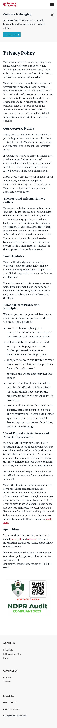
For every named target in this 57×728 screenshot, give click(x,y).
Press (5, 658)
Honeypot (15, 539)
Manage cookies (9, 703)
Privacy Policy (8, 696)
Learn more (11, 34)
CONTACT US (10, 670)
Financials (8, 649)
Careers (7, 677)
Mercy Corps (10, 4)
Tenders (7, 681)
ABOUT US (9, 643)
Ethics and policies (12, 654)
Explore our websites (11, 709)
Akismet (32, 539)
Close (52, 14)
